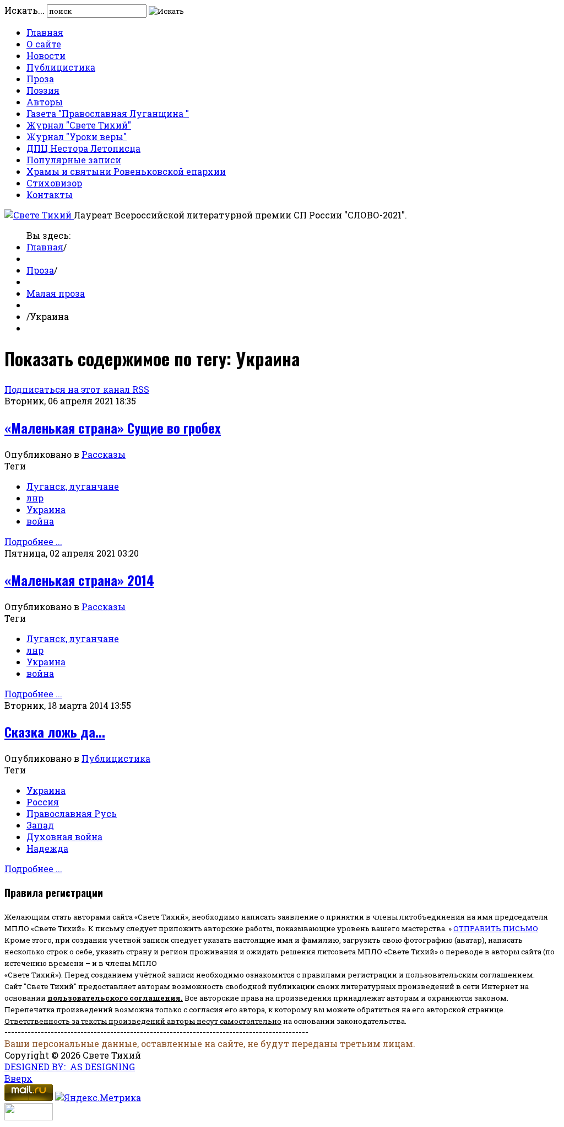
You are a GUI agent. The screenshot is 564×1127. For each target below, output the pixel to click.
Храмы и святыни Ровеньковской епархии (126, 171)
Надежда (47, 848)
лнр (35, 498)
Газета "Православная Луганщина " (107, 113)
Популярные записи (73, 159)
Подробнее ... (33, 541)
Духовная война (64, 836)
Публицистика (60, 67)
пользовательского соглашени (111, 998)
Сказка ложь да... (54, 731)
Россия (42, 802)
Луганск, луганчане (72, 486)
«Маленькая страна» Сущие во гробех (112, 427)
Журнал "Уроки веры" (76, 136)
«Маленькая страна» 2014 (79, 580)
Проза (40, 78)
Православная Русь (71, 813)
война (40, 521)
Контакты (49, 194)
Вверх (18, 1078)
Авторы (44, 102)
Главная (44, 32)
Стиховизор (54, 183)
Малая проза (55, 293)
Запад (40, 825)
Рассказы (104, 454)
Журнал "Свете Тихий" (78, 125)
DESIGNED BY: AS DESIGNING (69, 1066)
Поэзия (42, 90)
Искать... (24, 10)
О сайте (43, 44)
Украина (46, 509)
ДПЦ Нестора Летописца (83, 148)
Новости (46, 55)
